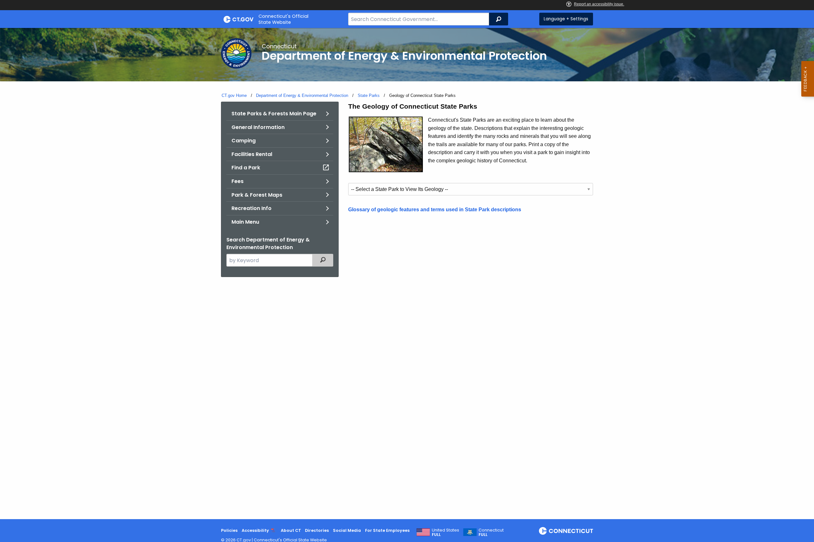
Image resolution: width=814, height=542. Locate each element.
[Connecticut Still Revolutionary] (566, 531)
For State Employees (387, 530)
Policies (229, 530)
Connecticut (491, 532)
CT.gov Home (234, 95)
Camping (243, 140)
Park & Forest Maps (256, 195)
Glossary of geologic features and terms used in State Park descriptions (434, 209)
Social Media (347, 530)
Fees (237, 181)
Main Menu (245, 222)
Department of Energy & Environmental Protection (302, 95)
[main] (407, 273)
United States (445, 532)
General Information (258, 127)
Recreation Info (251, 208)
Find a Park (245, 167)
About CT (291, 530)
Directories (317, 530)
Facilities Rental (251, 154)
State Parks (369, 95)
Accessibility (255, 530)
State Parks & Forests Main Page (273, 113)
